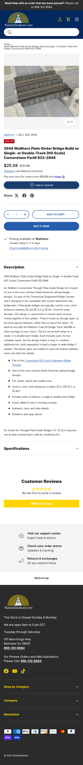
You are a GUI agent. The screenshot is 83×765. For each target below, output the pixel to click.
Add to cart (56, 214)
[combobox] (41, 32)
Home (7, 44)
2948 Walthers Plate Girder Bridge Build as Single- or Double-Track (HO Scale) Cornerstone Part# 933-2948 (40, 48)
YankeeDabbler (20, 755)
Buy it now (41, 226)
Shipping (9, 171)
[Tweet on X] (16, 195)
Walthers (9, 134)
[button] (68, 19)
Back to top (42, 578)
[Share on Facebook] (24, 195)
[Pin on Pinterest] (32, 195)
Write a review (41, 504)
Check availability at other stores (28, 248)
